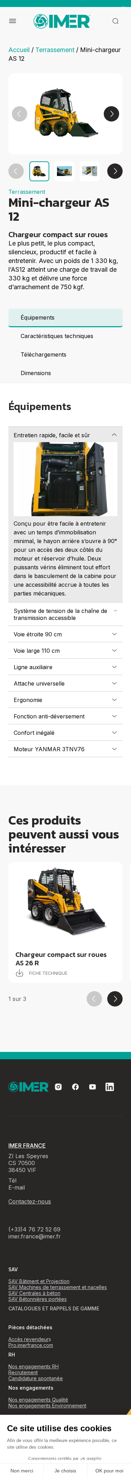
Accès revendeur (28, 1339)
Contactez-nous (29, 1201)
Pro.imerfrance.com (30, 1345)
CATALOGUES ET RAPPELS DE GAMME (53, 1308)
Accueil (19, 49)
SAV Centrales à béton (34, 1293)
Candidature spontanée (35, 1378)
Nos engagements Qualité (38, 1400)
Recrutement (23, 1372)
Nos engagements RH (33, 1366)
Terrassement (54, 49)
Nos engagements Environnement (47, 1406)
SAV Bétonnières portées (37, 1299)
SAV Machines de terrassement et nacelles (57, 1287)
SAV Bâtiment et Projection (39, 1281)
